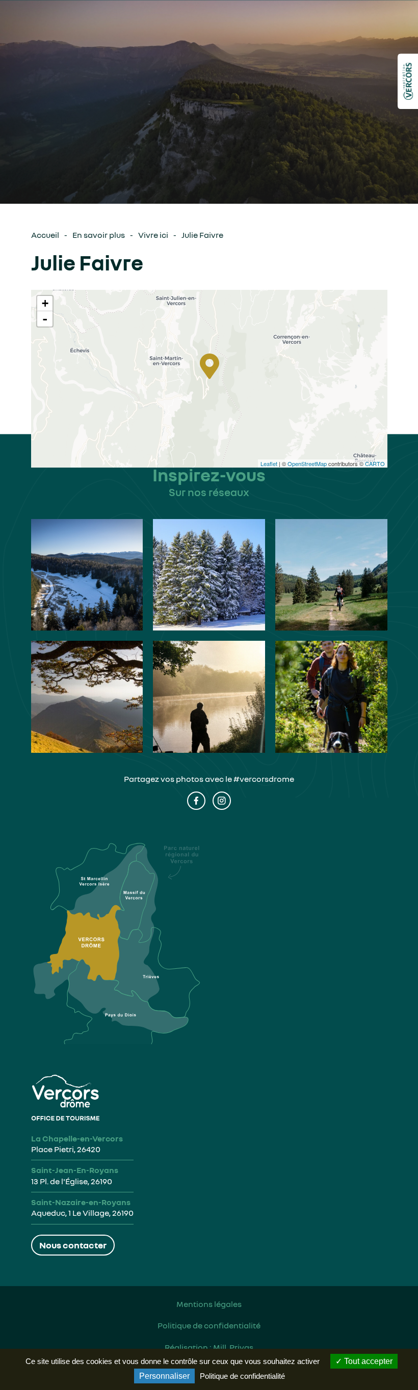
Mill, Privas (233, 1347)
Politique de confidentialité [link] (242, 1376)
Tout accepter (367, 1361)
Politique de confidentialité (209, 1325)
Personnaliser (164, 1376)
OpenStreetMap (307, 463)
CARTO (375, 463)
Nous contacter (73, 1244)
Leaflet (268, 463)
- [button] (44, 319)
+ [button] (45, 303)
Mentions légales (209, 1304)
